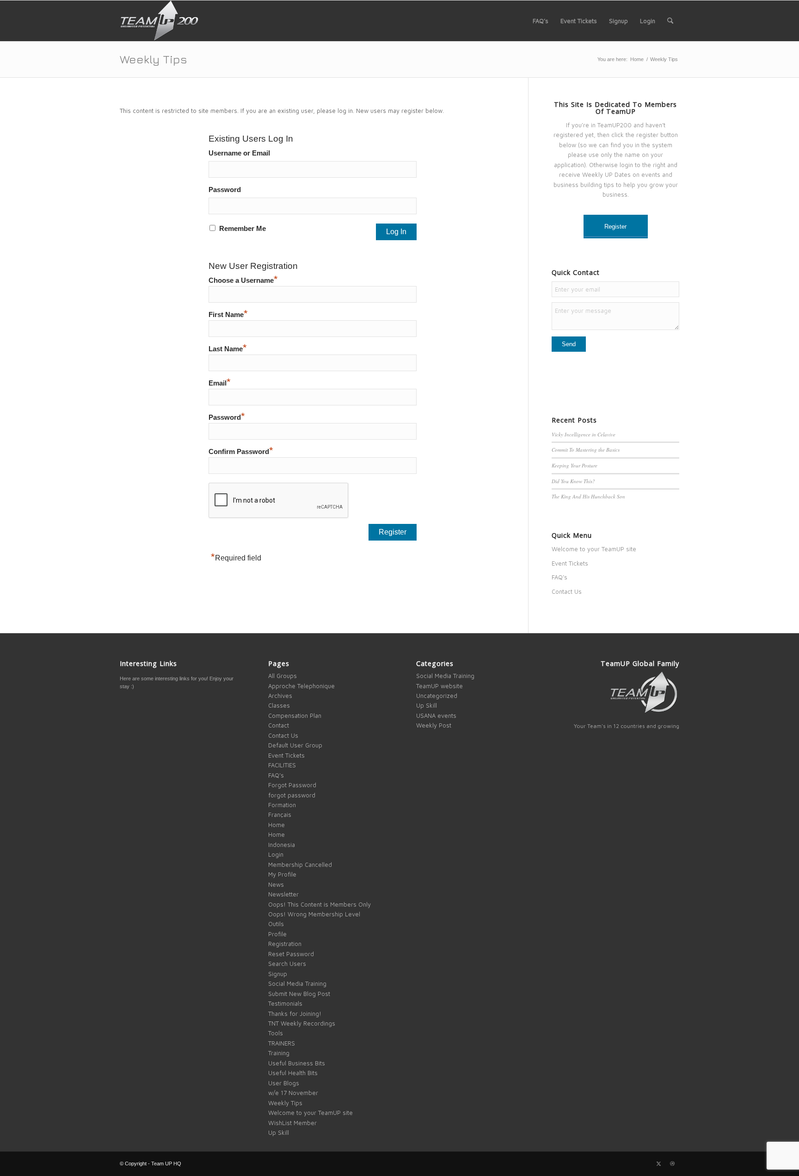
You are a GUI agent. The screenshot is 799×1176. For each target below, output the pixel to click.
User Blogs (283, 1083)
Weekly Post (433, 725)
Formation (282, 805)
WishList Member (292, 1122)
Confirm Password (241, 451)
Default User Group (295, 745)
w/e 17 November (293, 1092)
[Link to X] (658, 1163)
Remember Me (242, 228)
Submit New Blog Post (299, 993)
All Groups (282, 675)
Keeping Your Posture (574, 465)
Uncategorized (436, 695)
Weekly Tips (153, 59)
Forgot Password (292, 785)
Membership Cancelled (300, 864)
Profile (277, 934)
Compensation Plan (294, 715)
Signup (277, 973)
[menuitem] (540, 20)
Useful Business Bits (296, 1063)
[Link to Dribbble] (672, 1163)
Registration (284, 943)
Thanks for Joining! (294, 1013)
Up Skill (278, 1132)
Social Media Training (297, 983)
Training (278, 1053)
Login (275, 854)
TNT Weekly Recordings (301, 1023)
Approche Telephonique (301, 686)
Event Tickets (570, 563)
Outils (276, 923)
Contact (278, 725)
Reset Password (291, 954)
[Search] (670, 20)
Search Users (287, 963)
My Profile (282, 874)
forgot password (291, 795)
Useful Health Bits (293, 1072)
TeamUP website (439, 686)
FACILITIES (282, 765)
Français (279, 814)
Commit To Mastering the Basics (586, 449)
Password (225, 189)
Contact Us (567, 591)
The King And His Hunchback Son (588, 496)
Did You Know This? (573, 481)
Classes (279, 705)
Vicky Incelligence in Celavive (583, 434)
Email (220, 383)
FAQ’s (559, 577)
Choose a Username (243, 280)
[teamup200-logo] (159, 20)
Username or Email (239, 153)
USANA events (436, 715)
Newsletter (283, 894)
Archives (280, 695)
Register (615, 226)
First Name (228, 314)
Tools (275, 1033)
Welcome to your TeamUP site (594, 549)
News (276, 884)
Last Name (228, 349)
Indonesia (281, 844)
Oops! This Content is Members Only (319, 904)
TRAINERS (281, 1043)
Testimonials (285, 1003)
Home (276, 824)
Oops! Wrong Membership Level (314, 914)
